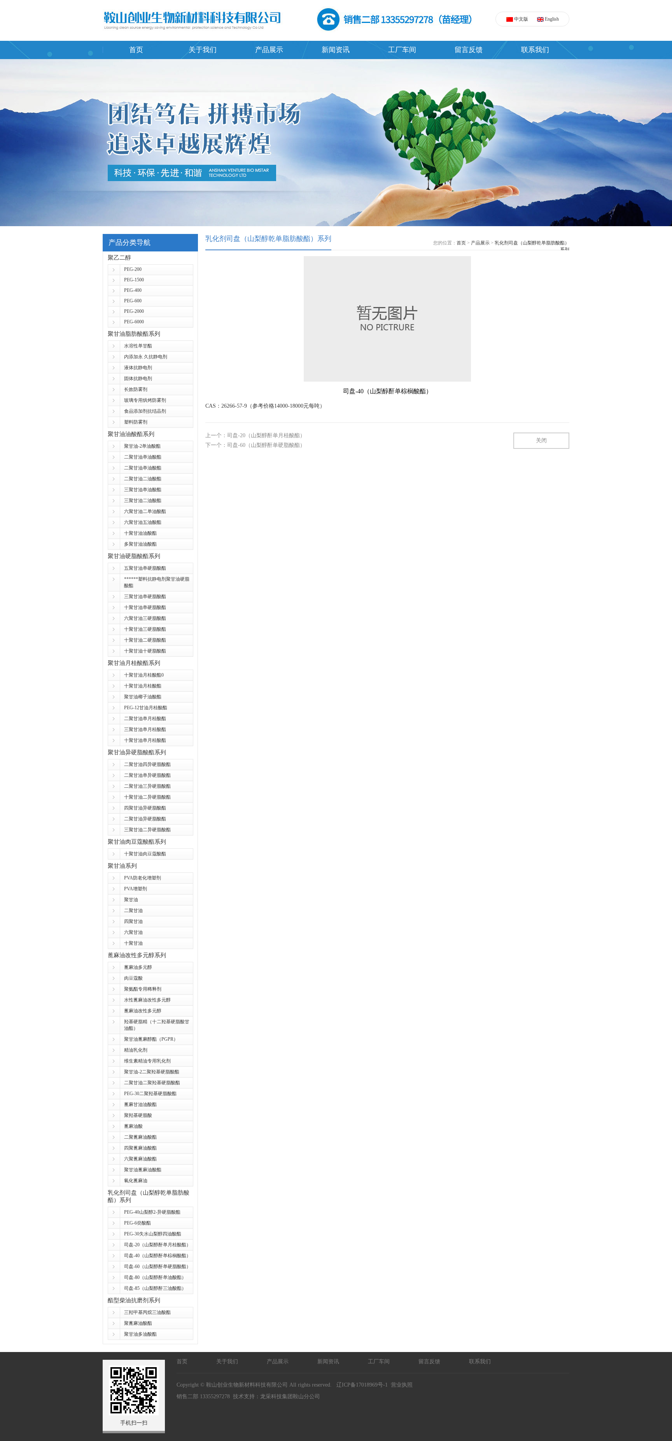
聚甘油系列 (122, 866)
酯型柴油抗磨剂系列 (134, 1300)
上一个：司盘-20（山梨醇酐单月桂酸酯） (255, 435)
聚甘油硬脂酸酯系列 (134, 556)
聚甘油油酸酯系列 (131, 434)
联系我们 (535, 50)
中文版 (520, 19)
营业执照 (402, 1385)
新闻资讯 (336, 50)
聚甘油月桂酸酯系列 (134, 663)
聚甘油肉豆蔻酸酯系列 (137, 842)
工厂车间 (402, 50)
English (551, 19)
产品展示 (269, 50)
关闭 (541, 440)
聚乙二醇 (119, 258)
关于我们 (203, 50)
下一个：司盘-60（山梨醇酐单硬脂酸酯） (255, 445)
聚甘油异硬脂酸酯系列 (137, 752)
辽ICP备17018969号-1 (360, 1385)
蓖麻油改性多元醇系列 (137, 955)
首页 (136, 50)
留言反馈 (469, 50)
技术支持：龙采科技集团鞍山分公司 (276, 1396)
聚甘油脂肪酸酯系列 (134, 334)
